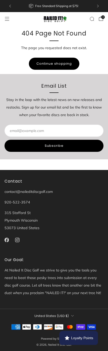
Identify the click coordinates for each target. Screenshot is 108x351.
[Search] (91, 18)
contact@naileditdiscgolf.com (29, 191)
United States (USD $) (51, 316)
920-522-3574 (17, 202)
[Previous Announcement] (10, 6)
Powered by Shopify (54, 338)
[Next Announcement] (98, 6)
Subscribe (54, 145)
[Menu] (7, 18)
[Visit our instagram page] (17, 240)
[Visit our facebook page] (6, 240)
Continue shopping (54, 63)
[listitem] (54, 6)
